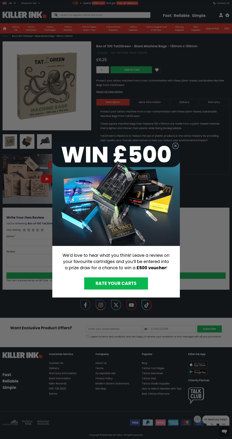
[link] (116, 193)
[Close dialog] (175, 146)
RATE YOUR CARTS (116, 283)
